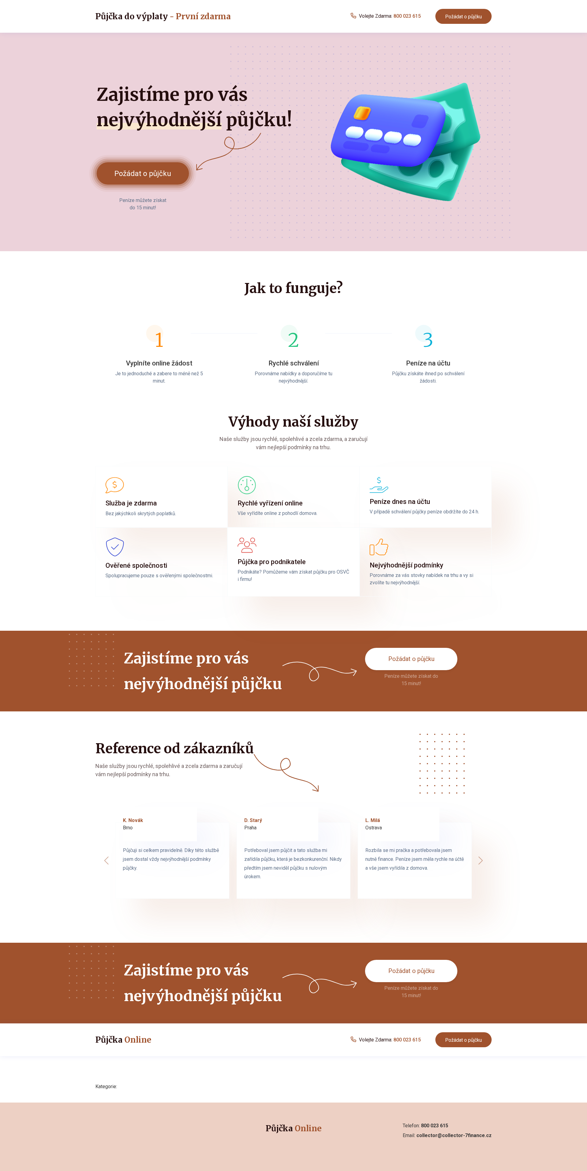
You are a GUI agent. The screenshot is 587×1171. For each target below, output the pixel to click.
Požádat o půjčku (463, 17)
